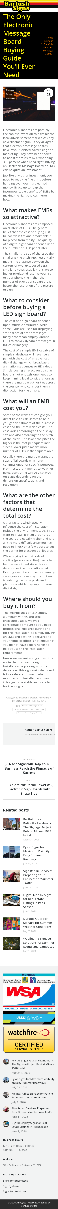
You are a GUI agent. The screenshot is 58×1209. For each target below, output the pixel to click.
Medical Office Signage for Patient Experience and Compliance (32, 1095)
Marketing (10, 98)
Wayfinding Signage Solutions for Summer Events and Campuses (38, 943)
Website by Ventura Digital (36, 1204)
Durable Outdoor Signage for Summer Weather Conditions (37, 923)
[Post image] (11, 824)
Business (10, 90)
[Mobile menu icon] (53, 6)
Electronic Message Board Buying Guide (29, 709)
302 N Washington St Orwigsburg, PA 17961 (22, 1165)
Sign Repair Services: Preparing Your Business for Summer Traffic (38, 877)
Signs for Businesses (15, 1180)
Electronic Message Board (32, 706)
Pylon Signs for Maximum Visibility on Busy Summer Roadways (38, 853)
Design (9, 94)
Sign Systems (11, 1186)
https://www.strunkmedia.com (41, 734)
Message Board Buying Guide (29, 713)
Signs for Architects (14, 1191)
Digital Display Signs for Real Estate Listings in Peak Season (37, 901)
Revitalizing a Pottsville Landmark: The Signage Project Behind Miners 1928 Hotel (37, 827)
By (21, 700)
